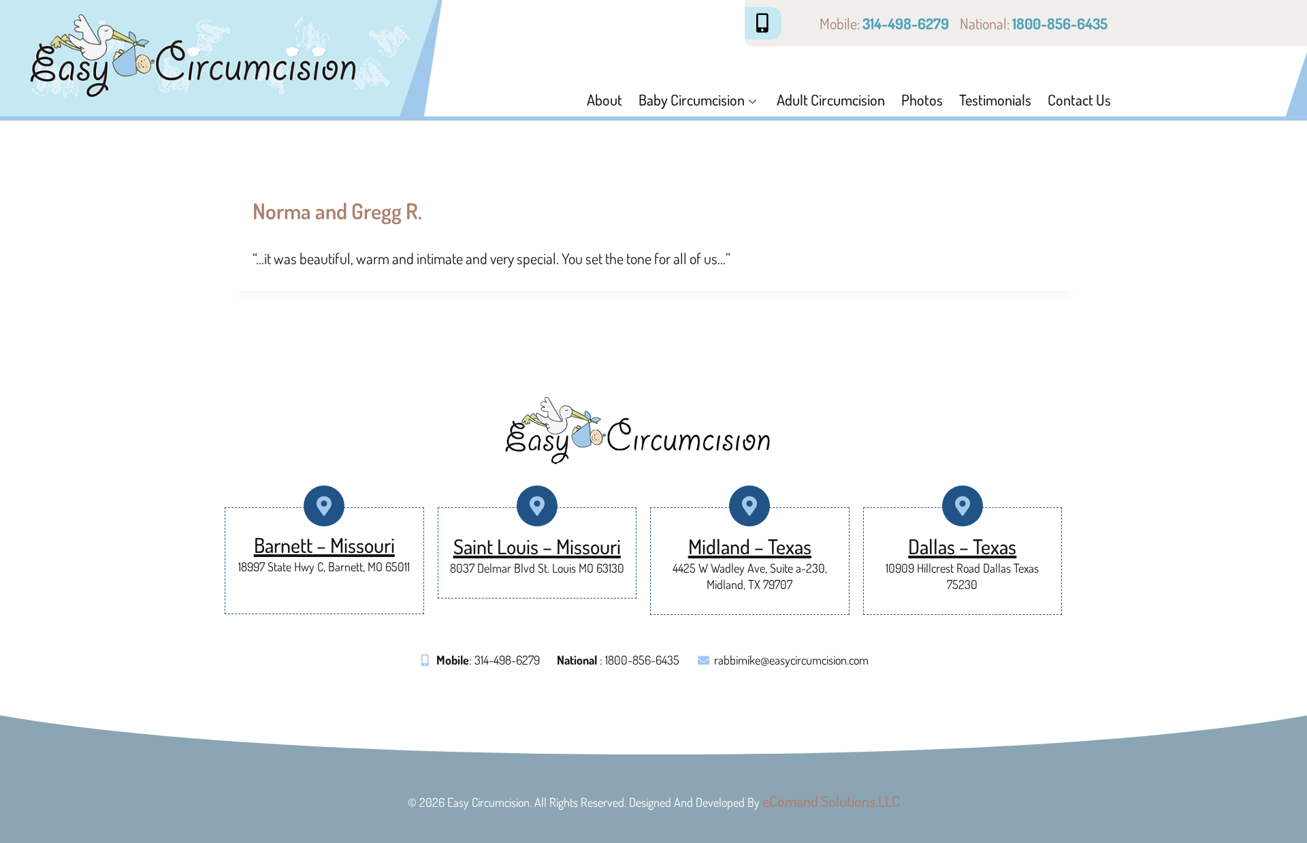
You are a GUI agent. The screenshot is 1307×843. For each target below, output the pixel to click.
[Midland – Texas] (750, 506)
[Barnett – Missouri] (324, 506)
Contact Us (1079, 99)
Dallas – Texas (962, 546)
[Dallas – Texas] (962, 506)
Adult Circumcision (831, 99)
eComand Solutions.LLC (831, 800)
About (604, 99)
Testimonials (995, 99)
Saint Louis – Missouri (537, 546)
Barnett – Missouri (324, 545)
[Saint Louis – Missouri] (537, 506)
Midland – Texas (749, 546)
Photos (922, 99)
